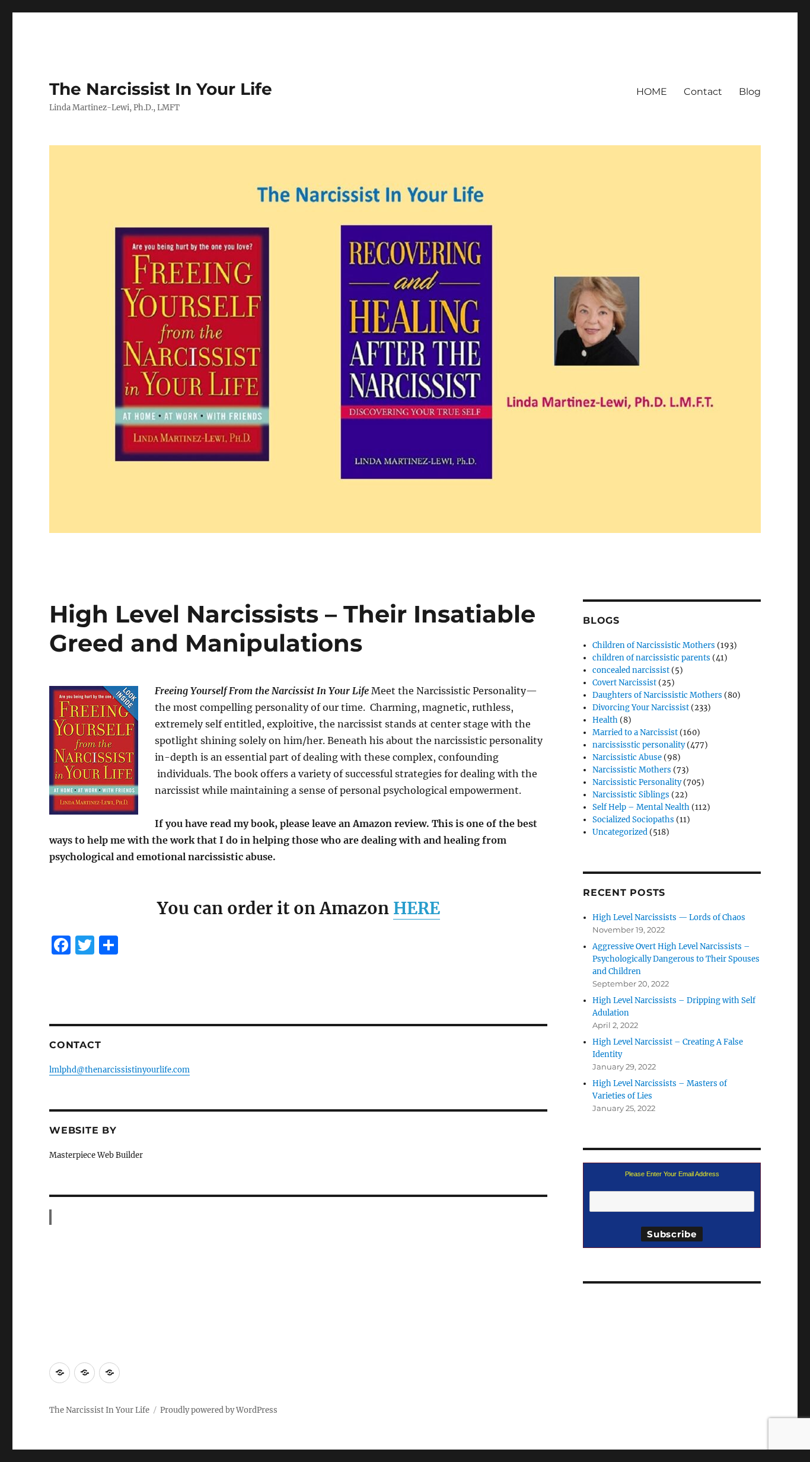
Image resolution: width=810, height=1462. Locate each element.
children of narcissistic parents (651, 658)
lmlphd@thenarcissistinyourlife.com (119, 1070)
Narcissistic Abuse (627, 757)
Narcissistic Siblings (630, 795)
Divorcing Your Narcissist (640, 708)
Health (605, 720)
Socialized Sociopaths (633, 820)
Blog (750, 91)
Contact (703, 91)
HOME (651, 91)
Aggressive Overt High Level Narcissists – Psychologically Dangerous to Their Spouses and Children (676, 958)
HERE (416, 908)
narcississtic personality (638, 745)
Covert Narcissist (624, 683)
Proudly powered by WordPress (219, 1410)
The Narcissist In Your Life (160, 89)
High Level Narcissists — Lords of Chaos (668, 917)
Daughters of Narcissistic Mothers (657, 695)
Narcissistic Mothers (631, 770)
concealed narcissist (630, 670)
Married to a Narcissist (635, 732)
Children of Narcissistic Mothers (653, 645)
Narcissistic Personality (636, 782)
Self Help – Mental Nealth (641, 807)
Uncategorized (620, 832)
